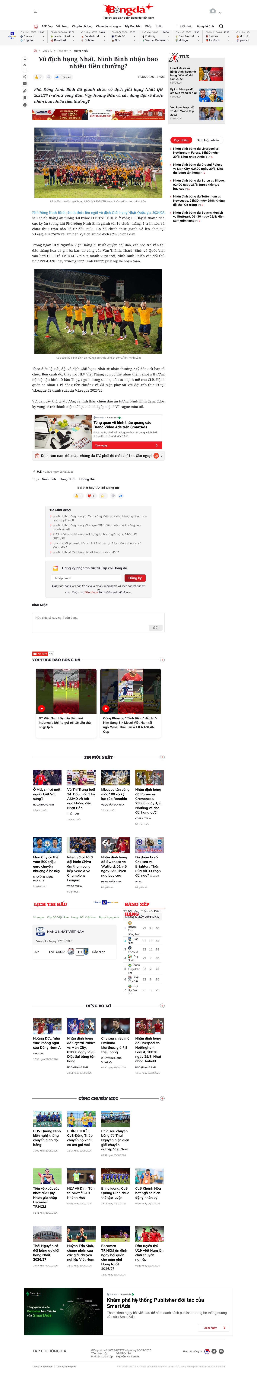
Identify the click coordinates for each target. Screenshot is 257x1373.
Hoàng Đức (87, 479)
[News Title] (25, 98)
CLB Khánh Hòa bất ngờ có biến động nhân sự (148, 1193)
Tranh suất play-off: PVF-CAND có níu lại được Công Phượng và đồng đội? (97, 545)
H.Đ (39, 471)
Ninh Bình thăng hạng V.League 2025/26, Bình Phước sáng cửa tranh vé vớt (97, 527)
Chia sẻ (65, 77)
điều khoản (91, 592)
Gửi (155, 627)
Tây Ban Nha (133, 26)
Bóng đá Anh (205, 26)
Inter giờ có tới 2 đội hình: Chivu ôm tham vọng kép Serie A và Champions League (80, 868)
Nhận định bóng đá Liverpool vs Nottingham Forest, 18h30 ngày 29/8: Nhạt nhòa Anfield (148, 1049)
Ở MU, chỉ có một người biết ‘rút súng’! (46, 794)
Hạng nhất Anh (111, 881)
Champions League (108, 26)
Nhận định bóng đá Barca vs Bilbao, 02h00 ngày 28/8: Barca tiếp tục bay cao (199, 184)
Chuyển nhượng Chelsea (111, 1060)
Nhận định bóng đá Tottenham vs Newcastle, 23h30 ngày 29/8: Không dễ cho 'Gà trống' (199, 200)
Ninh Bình (49, 479)
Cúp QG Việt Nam (58, 917)
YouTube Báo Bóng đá (56, 659)
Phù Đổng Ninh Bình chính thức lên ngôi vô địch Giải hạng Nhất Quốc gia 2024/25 (98, 212)
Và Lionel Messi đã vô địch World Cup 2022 (182, 111)
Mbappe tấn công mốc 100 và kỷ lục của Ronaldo (115, 794)
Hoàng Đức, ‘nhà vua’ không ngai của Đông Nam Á (47, 1043)
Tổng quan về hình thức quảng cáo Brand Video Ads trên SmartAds (122, 424)
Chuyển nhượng (82, 26)
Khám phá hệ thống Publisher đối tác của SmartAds (155, 1303)
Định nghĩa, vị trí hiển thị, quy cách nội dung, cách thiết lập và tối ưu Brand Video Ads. (125, 434)
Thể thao (73, 813)
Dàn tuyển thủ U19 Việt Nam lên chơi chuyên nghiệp (149, 1253)
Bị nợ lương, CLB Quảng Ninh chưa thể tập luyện (115, 1193)
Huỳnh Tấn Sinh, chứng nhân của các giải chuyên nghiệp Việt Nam (80, 1253)
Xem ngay (101, 445)
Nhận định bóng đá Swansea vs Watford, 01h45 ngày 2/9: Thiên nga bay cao (114, 866)
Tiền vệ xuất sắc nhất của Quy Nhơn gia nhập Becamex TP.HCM (46, 1197)
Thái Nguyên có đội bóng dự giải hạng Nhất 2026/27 (46, 1253)
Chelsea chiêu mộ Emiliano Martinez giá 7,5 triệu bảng (115, 1045)
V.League (38, 917)
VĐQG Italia (74, 886)
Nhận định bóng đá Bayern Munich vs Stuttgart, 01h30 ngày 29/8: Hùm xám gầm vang (198, 216)
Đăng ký (135, 578)
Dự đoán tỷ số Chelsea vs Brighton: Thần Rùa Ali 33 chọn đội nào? (148, 866)
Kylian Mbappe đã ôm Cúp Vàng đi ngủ (183, 91)
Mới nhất (186, 26)
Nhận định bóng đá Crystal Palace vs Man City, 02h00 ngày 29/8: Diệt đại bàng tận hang (81, 1049)
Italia (159, 26)
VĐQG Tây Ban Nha (112, 804)
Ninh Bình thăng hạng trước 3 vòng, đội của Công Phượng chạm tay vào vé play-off (100, 518)
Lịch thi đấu (50, 904)
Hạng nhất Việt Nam (83, 917)
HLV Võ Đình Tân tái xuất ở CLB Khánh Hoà (81, 1193)
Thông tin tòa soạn (42, 1366)
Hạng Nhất (80, 50)
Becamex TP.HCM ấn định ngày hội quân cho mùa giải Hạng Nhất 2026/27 (114, 1257)
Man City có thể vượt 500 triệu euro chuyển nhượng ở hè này (46, 864)
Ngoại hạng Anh (43, 804)
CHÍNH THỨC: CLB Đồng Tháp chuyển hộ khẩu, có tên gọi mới (80, 1138)
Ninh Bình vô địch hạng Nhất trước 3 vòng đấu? (86, 552)
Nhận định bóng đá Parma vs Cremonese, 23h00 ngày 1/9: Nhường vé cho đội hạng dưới (148, 800)
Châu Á (47, 50)
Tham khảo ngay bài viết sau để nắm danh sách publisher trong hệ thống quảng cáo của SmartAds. (167, 1315)
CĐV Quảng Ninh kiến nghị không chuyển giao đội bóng (47, 1138)
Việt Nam (62, 26)
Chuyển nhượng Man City (43, 878)
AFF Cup (47, 26)
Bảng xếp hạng (137, 905)
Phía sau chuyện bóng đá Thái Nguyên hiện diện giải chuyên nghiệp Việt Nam (115, 1140)
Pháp (148, 26)
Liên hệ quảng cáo (66, 1366)
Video (138, 881)
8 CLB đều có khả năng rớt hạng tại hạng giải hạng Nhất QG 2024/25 (95, 536)
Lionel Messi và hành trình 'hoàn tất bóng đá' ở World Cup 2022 (183, 73)
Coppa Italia (143, 818)
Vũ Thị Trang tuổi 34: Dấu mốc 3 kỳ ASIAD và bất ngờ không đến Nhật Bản (81, 798)
